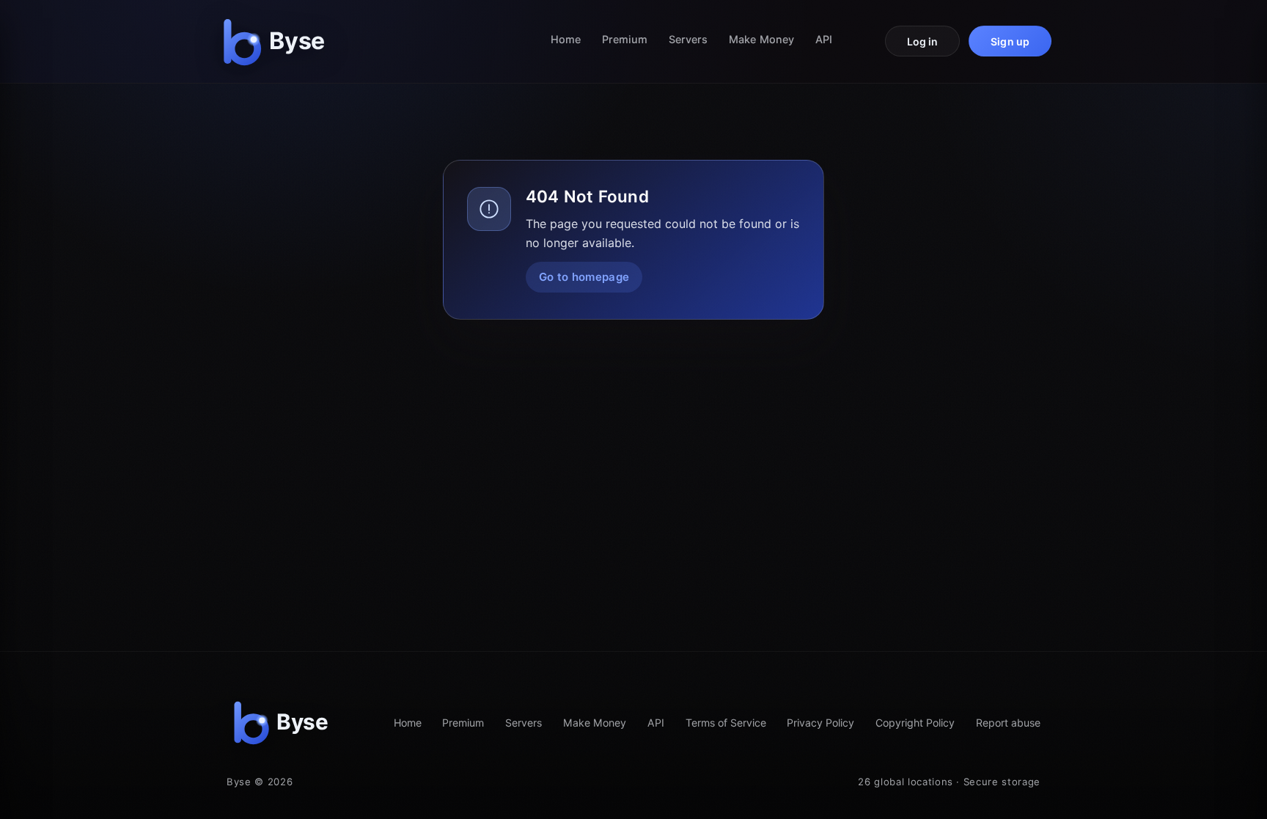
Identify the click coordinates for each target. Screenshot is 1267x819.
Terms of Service (726, 722)
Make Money (761, 39)
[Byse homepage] (277, 41)
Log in (923, 41)
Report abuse (1008, 722)
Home (566, 39)
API (823, 39)
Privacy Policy (820, 722)
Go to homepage (584, 277)
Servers (688, 39)
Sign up (1010, 41)
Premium (625, 39)
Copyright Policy (915, 722)
